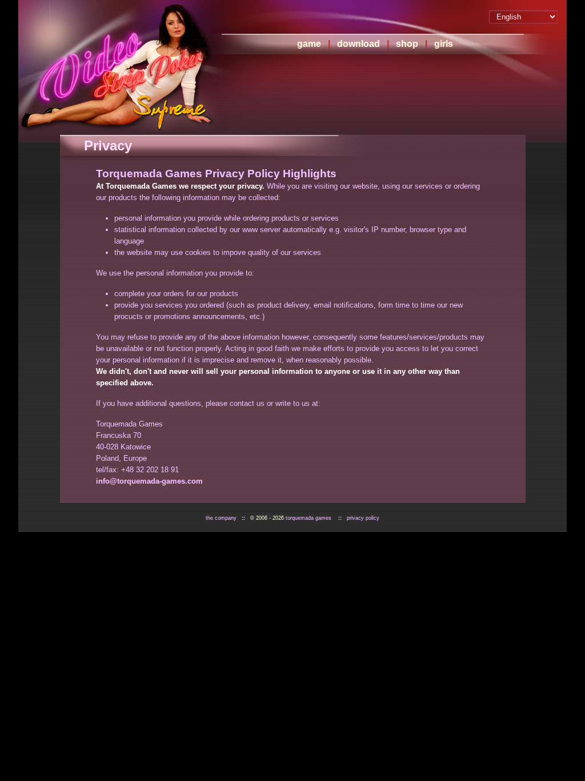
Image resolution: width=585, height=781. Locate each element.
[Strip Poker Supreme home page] (117, 66)
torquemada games (308, 518)
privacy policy (363, 518)
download (358, 44)
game (309, 44)
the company (221, 518)
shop (407, 44)
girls (443, 44)
